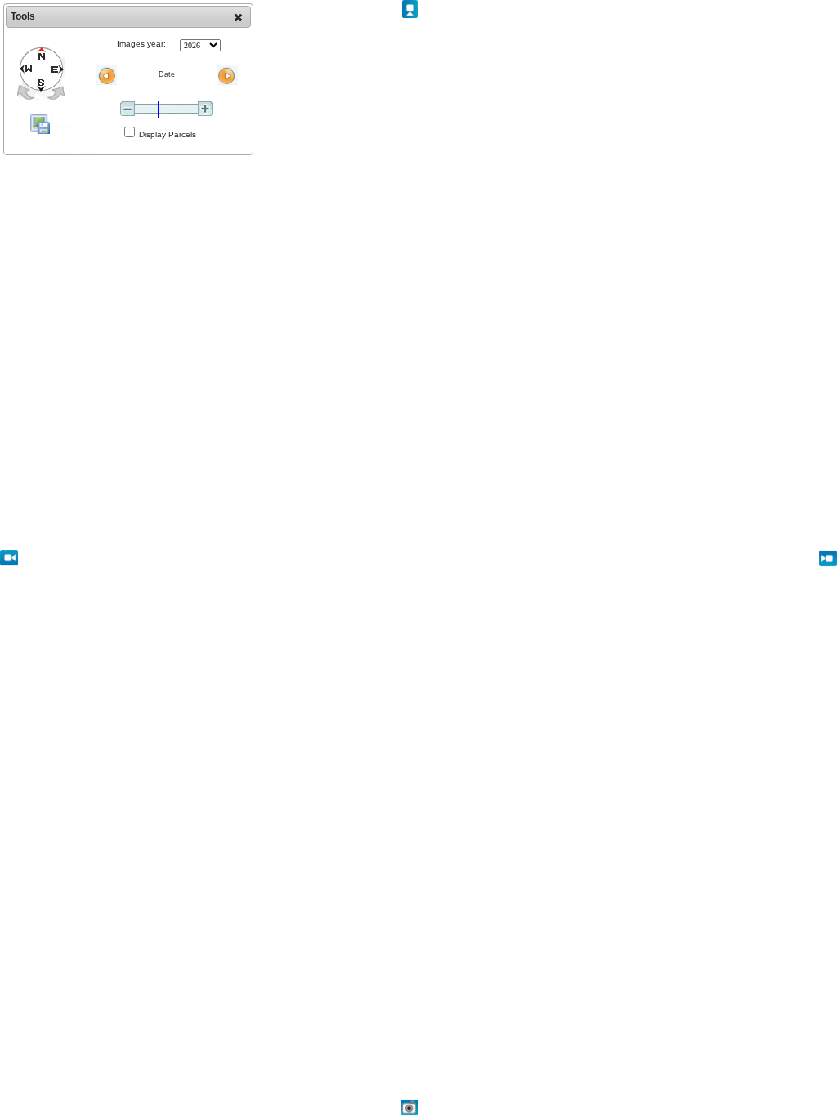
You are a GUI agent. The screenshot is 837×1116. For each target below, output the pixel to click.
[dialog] (128, 79)
